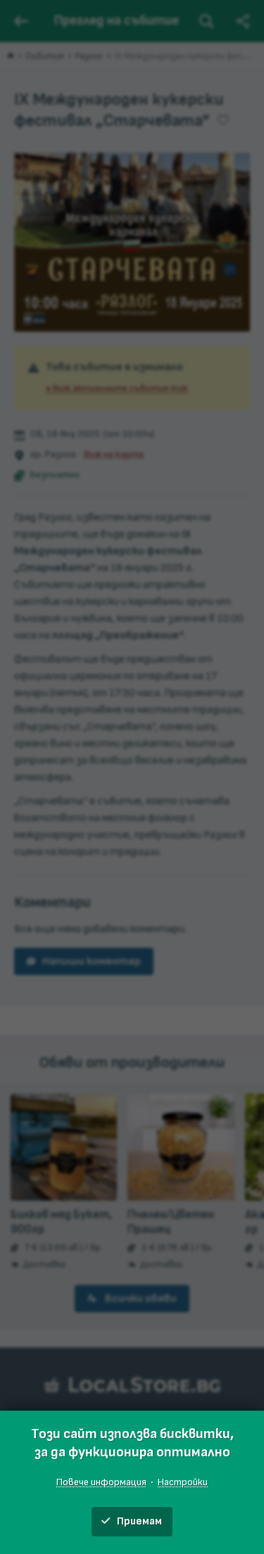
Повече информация (101, 1482)
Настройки (183, 1482)
